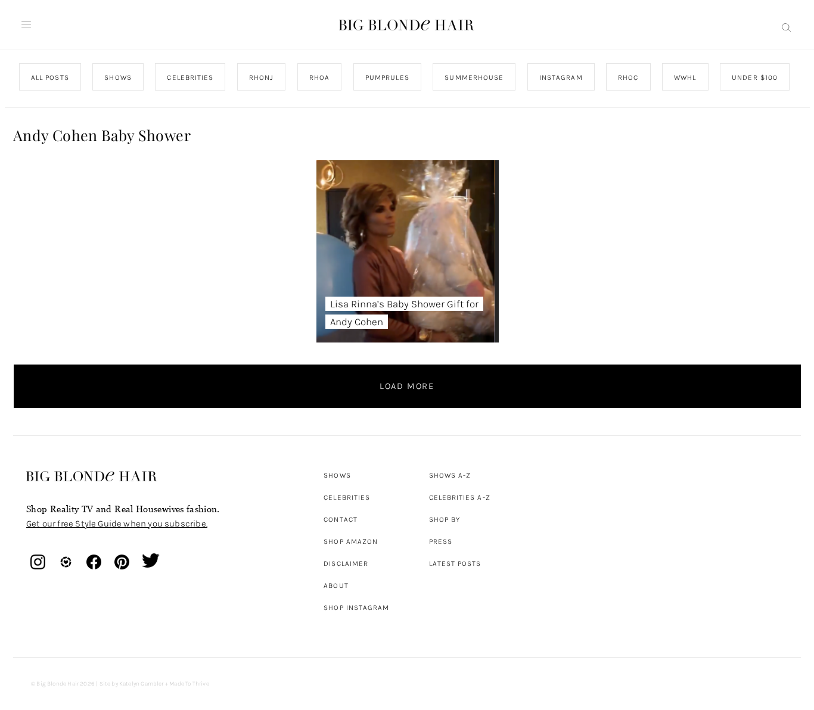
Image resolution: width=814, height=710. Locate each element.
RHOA (319, 77)
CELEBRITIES (190, 77)
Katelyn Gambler (141, 683)
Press (440, 541)
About (336, 585)
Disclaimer (346, 563)
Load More (407, 386)
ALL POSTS (50, 77)
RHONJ (260, 77)
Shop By (445, 519)
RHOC (628, 77)
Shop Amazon (351, 541)
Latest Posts (455, 563)
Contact (341, 519)
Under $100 (755, 77)
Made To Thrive (189, 683)
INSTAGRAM (560, 77)
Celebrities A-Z (459, 497)
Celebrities (347, 497)
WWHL (685, 77)
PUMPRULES (387, 77)
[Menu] (26, 24)
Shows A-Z (450, 475)
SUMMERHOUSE (474, 77)
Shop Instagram (356, 607)
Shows (337, 475)
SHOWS (117, 77)
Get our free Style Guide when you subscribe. (116, 523)
